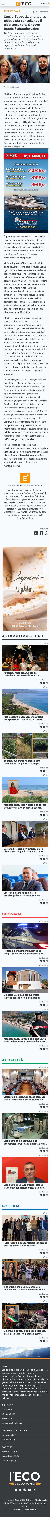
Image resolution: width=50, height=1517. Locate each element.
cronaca (12, 914)
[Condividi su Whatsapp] (46, 533)
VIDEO (44, 3)
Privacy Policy (9, 1435)
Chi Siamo (7, 1409)
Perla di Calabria (10, 1451)
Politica (11, 11)
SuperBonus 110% (10, 1456)
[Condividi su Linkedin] (36, 533)
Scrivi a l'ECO (8, 1418)
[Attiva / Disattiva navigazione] (3, 3)
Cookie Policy (8, 1439)
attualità (12, 1060)
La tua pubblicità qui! (12, 1423)
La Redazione (8, 1414)
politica (11, 1206)
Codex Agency (9, 1460)
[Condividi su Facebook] (41, 533)
